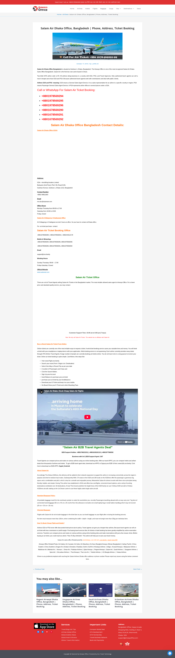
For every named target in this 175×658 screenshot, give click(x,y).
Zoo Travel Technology (104, 654)
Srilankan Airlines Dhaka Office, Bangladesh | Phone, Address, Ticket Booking (127, 603)
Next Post (137, 569)
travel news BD (112, 540)
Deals (139, 8)
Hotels (87, 8)
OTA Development (96, 632)
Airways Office (99, 69)
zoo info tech (95, 540)
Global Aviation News (68, 635)
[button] (120, 9)
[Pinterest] (51, 632)
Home (72, 8)
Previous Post (38, 569)
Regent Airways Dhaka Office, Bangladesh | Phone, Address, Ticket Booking (47, 603)
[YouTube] (47, 632)
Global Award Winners (69, 637)
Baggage (103, 8)
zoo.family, (103, 540)
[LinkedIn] (42, 632)
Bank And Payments (97, 640)
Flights (95, 8)
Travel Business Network (98, 637)
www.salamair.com (43, 272)
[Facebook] (38, 632)
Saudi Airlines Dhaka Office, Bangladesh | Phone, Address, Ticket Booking (99, 603)
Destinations (128, 8)
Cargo (111, 8)
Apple (61, 466)
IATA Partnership (96, 635)
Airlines (79, 8)
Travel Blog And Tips (68, 629)
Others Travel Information (70, 640)
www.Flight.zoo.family (52, 361)
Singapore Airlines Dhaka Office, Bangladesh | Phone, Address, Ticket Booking (74, 603)
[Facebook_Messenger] (169, 653)
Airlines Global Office (68, 632)
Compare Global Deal (97, 629)
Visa (117, 8)
